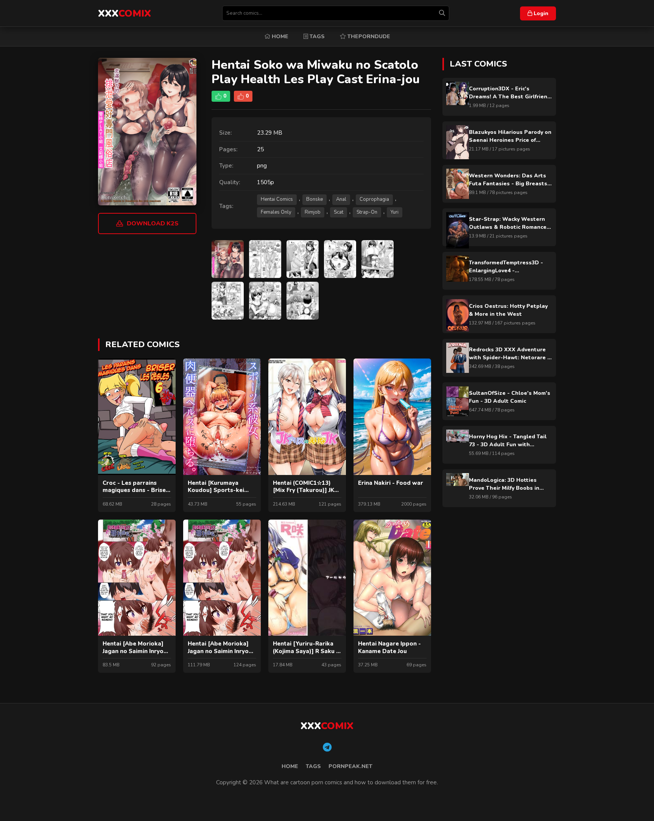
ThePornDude (368, 36)
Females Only (276, 212)
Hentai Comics (277, 199)
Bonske (314, 199)
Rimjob (313, 212)
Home (279, 36)
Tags (316, 36)
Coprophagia (374, 199)
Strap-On (367, 212)
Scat (338, 212)
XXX (124, 13)
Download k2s (153, 223)
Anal (341, 199)
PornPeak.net (350, 766)
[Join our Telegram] (327, 747)
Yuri (395, 212)
